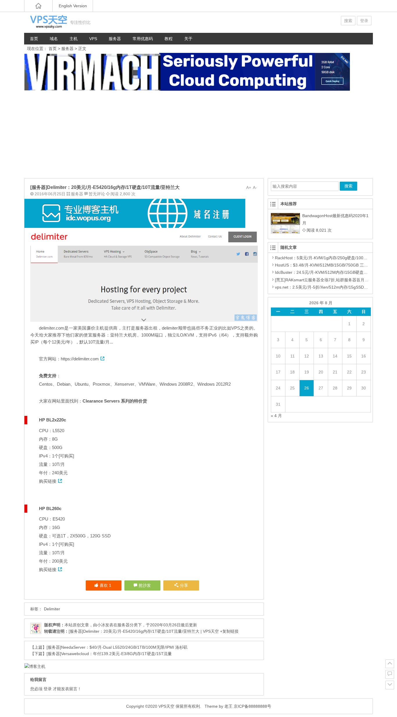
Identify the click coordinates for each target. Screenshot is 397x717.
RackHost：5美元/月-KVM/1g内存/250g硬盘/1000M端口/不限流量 (335, 257)
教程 (168, 38)
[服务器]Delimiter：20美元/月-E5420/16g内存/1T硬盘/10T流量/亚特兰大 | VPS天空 (144, 631)
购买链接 (47, 481)
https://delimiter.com (80, 358)
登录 (364, 20)
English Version (73, 5)
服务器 (115, 38)
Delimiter (52, 609)
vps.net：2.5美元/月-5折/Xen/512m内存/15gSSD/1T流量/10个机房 (335, 287)
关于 (188, 38)
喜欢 (105, 585)
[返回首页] (38, 6)
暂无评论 (97, 194)
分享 (184, 585)
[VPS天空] (59, 22)
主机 (73, 38)
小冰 (101, 625)
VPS (93, 38)
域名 (54, 38)
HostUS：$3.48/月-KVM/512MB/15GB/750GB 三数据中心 (327, 265)
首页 (34, 38)
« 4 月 (276, 415)
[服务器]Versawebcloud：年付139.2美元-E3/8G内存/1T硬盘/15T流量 (109, 653)
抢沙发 (145, 585)
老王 (228, 706)
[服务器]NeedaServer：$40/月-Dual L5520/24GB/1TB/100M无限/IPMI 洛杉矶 (117, 647)
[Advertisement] (198, 134)
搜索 (348, 20)
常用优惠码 (143, 38)
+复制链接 (229, 631)
